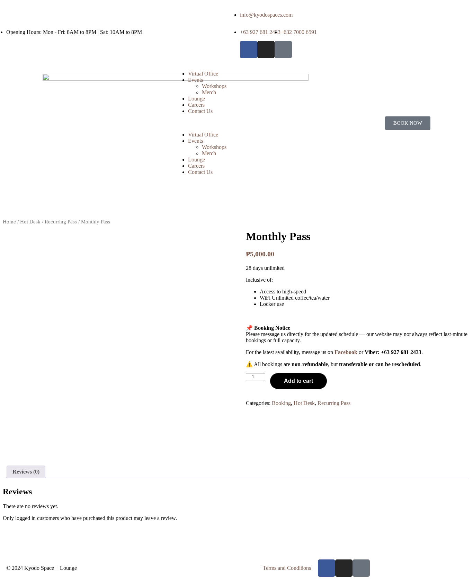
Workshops (214, 86)
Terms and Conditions (287, 568)
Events (195, 80)
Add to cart (298, 381)
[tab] (26, 472)
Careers (196, 105)
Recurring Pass (61, 221)
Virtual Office (203, 74)
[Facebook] (248, 49)
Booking (281, 403)
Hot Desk (30, 221)
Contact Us (200, 111)
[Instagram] (266, 49)
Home (9, 221)
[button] (236, 123)
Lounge (196, 98)
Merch (209, 92)
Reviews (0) (25, 472)
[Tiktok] (283, 49)
